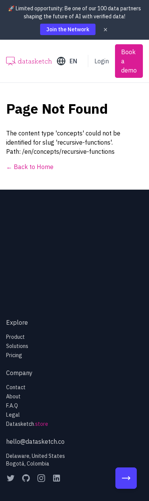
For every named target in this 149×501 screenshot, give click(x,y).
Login (101, 61)
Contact (16, 387)
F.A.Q (12, 405)
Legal (13, 414)
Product (15, 336)
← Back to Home (29, 167)
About (13, 396)
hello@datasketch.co (35, 441)
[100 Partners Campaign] (126, 478)
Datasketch (27, 423)
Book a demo (129, 61)
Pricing (14, 355)
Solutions (17, 346)
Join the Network (67, 29)
